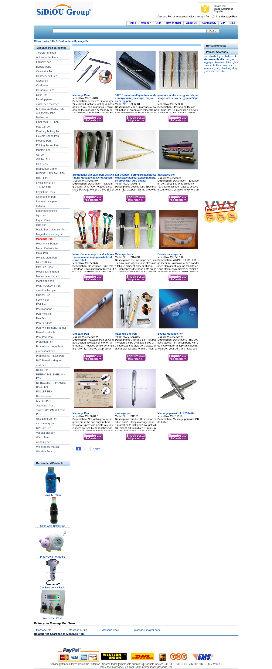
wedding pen (43, 442)
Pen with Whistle (45, 332)
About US (191, 22)
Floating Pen (43, 140)
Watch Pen (42, 437)
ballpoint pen (43, 62)
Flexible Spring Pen (47, 136)
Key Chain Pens (45, 192)
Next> (96, 448)
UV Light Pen (43, 428)
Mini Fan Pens (44, 267)
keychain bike (223, 62)
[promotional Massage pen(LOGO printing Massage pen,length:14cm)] (93, 169)
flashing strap (230, 68)
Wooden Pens (44, 451)
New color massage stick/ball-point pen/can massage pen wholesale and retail (93, 257)
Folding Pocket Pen (47, 145)
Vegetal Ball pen (45, 432)
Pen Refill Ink (43, 313)
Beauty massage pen (170, 254)
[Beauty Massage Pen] (178, 328)
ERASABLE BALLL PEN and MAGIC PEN (50, 110)
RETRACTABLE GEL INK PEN (50, 376)
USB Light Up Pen (46, 418)
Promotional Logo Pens (49, 346)
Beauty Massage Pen (170, 333)
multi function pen (46, 290)
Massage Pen (82, 41)
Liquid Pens (43, 220)
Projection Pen (44, 341)
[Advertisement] (217, 137)
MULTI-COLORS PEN (48, 285)
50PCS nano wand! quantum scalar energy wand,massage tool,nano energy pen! (135, 98)
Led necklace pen (46, 201)
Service (54, 664)
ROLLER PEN (44, 391)
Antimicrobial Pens (47, 57)
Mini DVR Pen (44, 262)
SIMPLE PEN (43, 400)
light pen (41, 215)
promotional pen (45, 351)
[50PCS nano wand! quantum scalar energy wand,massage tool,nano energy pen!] (136, 90)
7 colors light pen (46, 52)
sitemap (95, 664)
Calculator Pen (44, 71)
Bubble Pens (43, 66)
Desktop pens (44, 99)
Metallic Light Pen (46, 257)
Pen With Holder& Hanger (51, 327)
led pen (40, 206)
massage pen (123, 413)
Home (132, 22)
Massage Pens (81, 95)
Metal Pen (42, 252)
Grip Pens (42, 164)
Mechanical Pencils (47, 243)
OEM (158, 22)
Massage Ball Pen (126, 333)
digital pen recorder (47, 104)
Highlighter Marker (47, 168)
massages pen (166, 174)
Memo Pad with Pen (47, 248)
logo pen (41, 224)
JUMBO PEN (43, 187)
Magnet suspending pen (50, 234)
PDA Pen (41, 304)
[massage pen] (136, 408)
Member (146, 22)
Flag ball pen (43, 126)
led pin (229, 56)
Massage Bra (43, 630)
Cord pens (42, 85)
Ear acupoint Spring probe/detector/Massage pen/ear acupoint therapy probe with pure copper (135, 177)
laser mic (228, 65)
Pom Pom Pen (44, 337)
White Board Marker (47, 446)
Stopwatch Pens (45, 405)
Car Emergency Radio (52, 587)
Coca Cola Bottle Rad (52, 525)
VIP (223, 22)
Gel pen (40, 154)
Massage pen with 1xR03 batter (176, 413)
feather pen (42, 117)
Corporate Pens (45, 90)
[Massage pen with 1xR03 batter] (178, 408)
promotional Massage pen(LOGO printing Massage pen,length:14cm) (93, 176)
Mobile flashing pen (47, 271)
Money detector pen (47, 276)
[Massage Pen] (93, 328)
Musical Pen (43, 295)
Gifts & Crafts (58, 41)
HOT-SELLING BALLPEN (50, 173)
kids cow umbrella (220, 58)
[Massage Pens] (93, 90)
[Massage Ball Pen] (136, 328)
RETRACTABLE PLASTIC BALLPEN (51, 385)
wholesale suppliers (131, 664)
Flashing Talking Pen (48, 131)
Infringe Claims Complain (74, 664)
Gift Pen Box (43, 159)
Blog (232, 22)
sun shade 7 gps (213, 56)
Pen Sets (41, 318)
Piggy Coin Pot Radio (52, 556)
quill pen (41, 365)
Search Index (110, 664)
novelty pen (43, 299)
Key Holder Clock (52, 618)
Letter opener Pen (46, 210)
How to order (173, 22)
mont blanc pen (45, 281)
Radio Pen (42, 369)
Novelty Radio (52, 495)
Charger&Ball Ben (46, 76)
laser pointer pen (46, 196)
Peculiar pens (44, 309)
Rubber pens (43, 396)
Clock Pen (42, 80)
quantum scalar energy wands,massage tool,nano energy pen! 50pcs (177, 98)
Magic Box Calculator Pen (51, 229)
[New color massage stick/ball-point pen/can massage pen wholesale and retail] (93, 249)
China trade (41, 41)
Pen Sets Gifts (44, 323)
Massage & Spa (78, 630)
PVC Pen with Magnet (48, 360)
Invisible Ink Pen (45, 182)
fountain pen (43, 150)
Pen (70, 41)
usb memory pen (45, 423)
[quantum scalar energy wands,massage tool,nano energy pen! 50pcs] (178, 90)
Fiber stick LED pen (47, 122)
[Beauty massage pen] (178, 249)
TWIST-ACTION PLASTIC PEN (50, 412)
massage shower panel (147, 630)
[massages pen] (178, 169)
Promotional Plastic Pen (50, 355)
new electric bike (215, 71)
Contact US (209, 22)
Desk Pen (41, 94)
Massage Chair (110, 630)
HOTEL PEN (43, 178)
